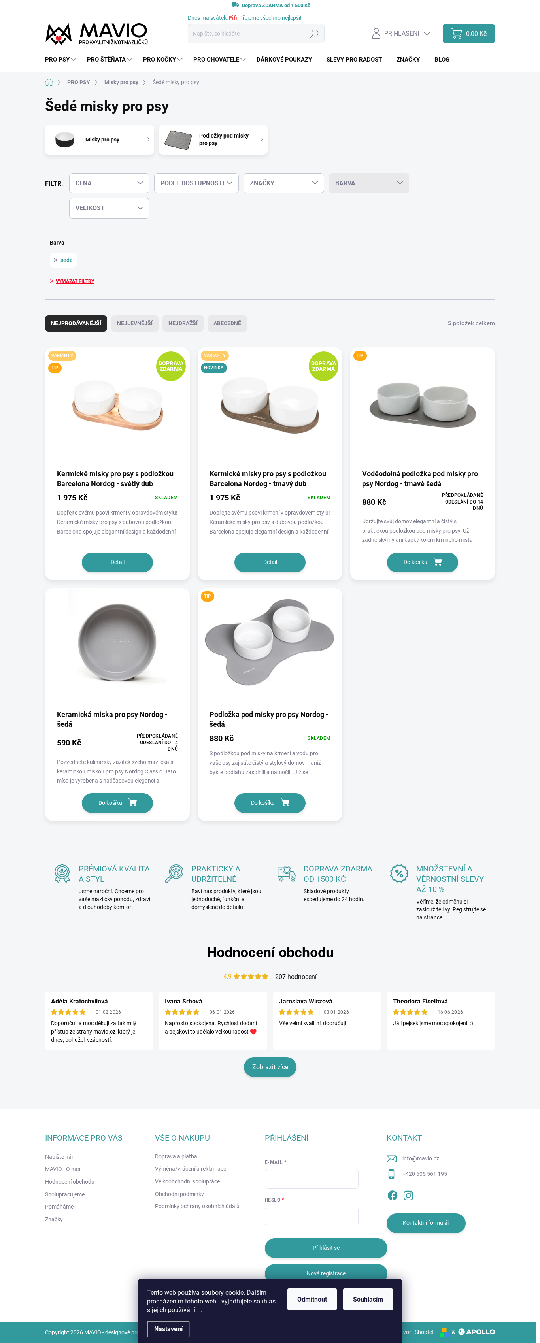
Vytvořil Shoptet (414, 1332)
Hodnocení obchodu (270, 952)
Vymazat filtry (75, 281)
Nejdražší (183, 323)
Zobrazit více (270, 1067)
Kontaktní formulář (426, 1223)
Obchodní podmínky (179, 1194)
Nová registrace (326, 1273)
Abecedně (227, 323)
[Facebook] (392, 1194)
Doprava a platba (176, 1156)
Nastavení (168, 1329)
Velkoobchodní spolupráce (187, 1181)
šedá (66, 260)
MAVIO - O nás (62, 1169)
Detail (118, 562)
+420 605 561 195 (424, 1174)
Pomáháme (59, 1206)
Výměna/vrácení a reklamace (190, 1169)
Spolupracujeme (65, 1194)
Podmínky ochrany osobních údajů (197, 1206)
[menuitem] (61, 60)
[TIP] (422, 407)
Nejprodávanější (76, 323)
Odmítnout (312, 1299)
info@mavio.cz (420, 1158)
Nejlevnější (135, 323)
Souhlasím (368, 1299)
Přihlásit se (326, 1248)
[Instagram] (408, 1194)
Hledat (314, 33)
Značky (54, 1219)
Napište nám (60, 1157)
